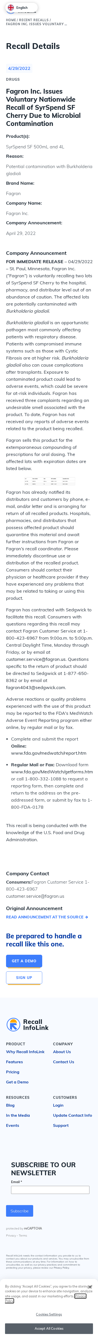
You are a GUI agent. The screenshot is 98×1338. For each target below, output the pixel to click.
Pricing (12, 1071)
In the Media (18, 1115)
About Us (62, 1051)
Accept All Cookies (49, 1328)
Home (11, 20)
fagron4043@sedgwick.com (35, 687)
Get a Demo (24, 961)
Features (14, 1061)
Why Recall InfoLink (25, 1051)
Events (12, 1125)
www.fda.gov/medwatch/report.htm (48, 753)
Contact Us (63, 1061)
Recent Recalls (34, 20)
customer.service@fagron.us (36, 659)
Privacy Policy (61, 1268)
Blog (10, 1105)
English (22, 8)
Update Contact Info (72, 1115)
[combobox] (21, 7)
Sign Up (24, 977)
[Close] (89, 1287)
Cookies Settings (49, 1314)
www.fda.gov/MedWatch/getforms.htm (52, 772)
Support (61, 1125)
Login (58, 1105)
